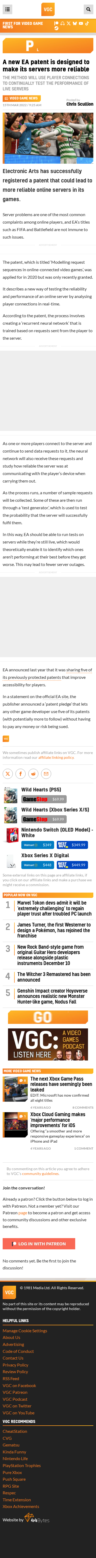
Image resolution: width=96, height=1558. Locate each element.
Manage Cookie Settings (25, 1330)
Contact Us (13, 1357)
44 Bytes (36, 1518)
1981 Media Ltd (37, 1288)
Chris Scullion (79, 104)
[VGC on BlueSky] (75, 23)
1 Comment (83, 1148)
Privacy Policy (15, 1364)
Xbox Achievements (21, 1506)
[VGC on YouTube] (81, 23)
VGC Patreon (15, 1392)
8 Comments (83, 1107)
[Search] (88, 9)
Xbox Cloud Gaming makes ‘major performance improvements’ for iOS (57, 1120)
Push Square (14, 1479)
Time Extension (17, 1499)
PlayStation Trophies (22, 1465)
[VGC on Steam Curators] (56, 27)
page (22, 1212)
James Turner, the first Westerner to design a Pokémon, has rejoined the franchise (54, 930)
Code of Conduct (18, 1351)
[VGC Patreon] (56, 23)
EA (74, 221)
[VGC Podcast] (63, 23)
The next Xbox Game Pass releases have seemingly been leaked (61, 1084)
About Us (11, 1337)
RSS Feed (11, 1378)
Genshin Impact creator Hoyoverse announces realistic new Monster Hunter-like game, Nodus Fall (52, 996)
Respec (9, 1492)
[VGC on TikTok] (87, 23)
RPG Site (11, 1485)
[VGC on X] (69, 23)
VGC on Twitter (17, 1405)
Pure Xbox (12, 1472)
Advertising (13, 1344)
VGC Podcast (15, 1399)
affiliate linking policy (56, 757)
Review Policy (15, 1371)
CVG (7, 1438)
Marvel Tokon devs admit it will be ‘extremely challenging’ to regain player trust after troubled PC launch (54, 908)
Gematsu (11, 1444)
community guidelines (40, 1174)
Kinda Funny (14, 1451)
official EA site (55, 696)
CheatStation (15, 1431)
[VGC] (48, 9)
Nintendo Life (15, 1458)
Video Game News (24, 98)
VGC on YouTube (18, 1412)
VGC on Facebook (19, 1385)
